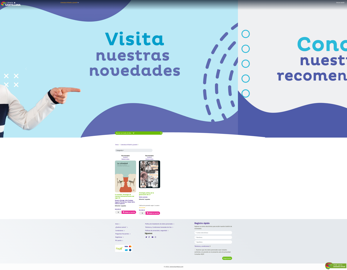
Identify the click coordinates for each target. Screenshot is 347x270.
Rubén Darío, (131, 202)
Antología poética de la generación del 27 (146, 193)
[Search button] (161, 133)
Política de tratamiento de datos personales (159, 224)
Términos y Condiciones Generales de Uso (158, 227)
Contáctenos (119, 230)
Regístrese (118, 237)
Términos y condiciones (201, 246)
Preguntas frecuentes (122, 234)
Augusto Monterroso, (121, 202)
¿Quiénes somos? (120, 227)
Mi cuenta (118, 240)
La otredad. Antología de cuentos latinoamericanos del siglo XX (124, 196)
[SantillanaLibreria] (11, 4)
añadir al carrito (130, 212)
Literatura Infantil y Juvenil (68, 2)
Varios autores (143, 197)
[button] (78, 2)
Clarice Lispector (120, 203)
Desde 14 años (125, 159)
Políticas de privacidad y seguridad (156, 230)
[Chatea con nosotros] (336, 266)
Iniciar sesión (340, 2)
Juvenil (125, 157)
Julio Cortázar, (129, 200)
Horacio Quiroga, (120, 200)
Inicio (117, 145)
